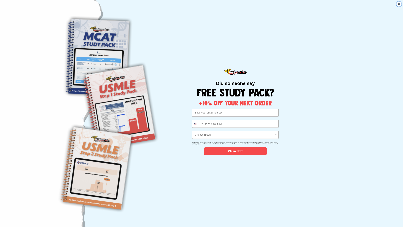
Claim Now (235, 151)
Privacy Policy (195, 144)
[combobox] (198, 124)
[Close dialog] (399, 4)
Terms (200, 144)
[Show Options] (275, 135)
